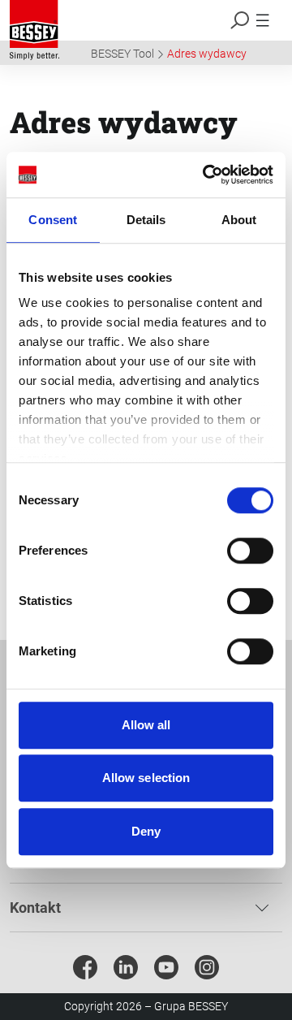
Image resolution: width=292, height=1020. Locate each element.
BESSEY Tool (122, 53)
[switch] (250, 551)
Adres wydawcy (207, 53)
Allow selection (146, 777)
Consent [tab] (52, 220)
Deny (146, 831)
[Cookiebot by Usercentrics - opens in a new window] (206, 174)
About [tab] (239, 220)
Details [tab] (146, 220)
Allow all (146, 725)
